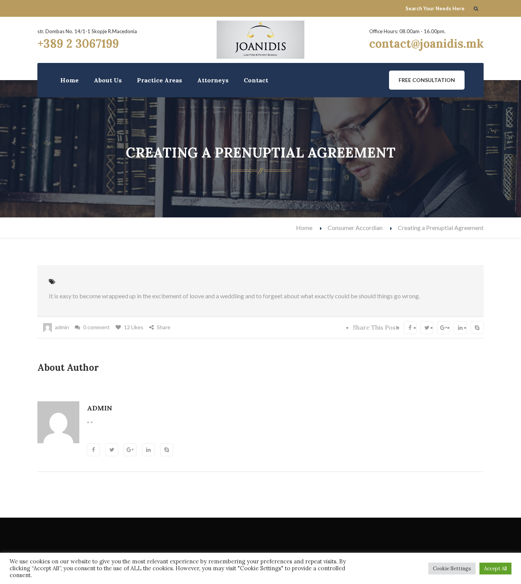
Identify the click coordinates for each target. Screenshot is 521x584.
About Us (108, 80)
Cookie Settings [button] (452, 568)
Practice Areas (159, 80)
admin (62, 327)
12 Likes (133, 327)
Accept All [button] (495, 568)
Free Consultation (427, 80)
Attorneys (212, 80)
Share (163, 327)
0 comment (96, 327)
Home (69, 80)
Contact (256, 80)
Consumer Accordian (355, 227)
